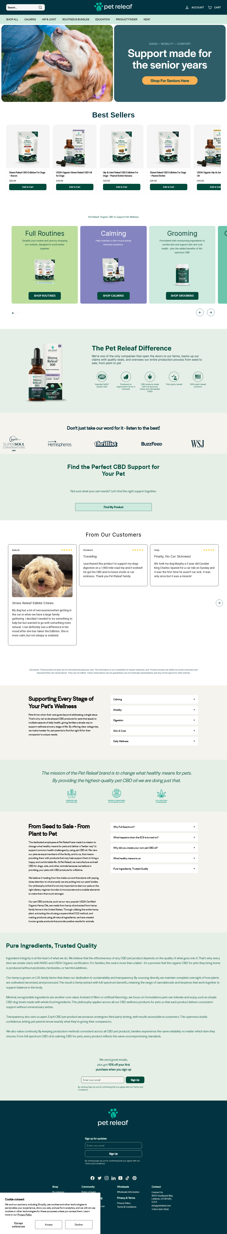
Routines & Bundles (75, 19)
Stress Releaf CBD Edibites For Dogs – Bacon (27, 174)
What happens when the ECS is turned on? (136, 837)
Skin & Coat (119, 730)
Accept (49, 1224)
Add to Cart (27, 186)
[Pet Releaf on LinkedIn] (113, 1178)
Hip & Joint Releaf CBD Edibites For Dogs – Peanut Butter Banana (120, 174)
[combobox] (25, 7)
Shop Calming (113, 295)
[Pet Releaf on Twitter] (100, 1178)
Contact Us (157, 1192)
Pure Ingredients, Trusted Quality (130, 868)
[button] (12, 313)
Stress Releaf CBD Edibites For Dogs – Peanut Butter (168, 174)
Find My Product (113, 507)
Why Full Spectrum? (124, 827)
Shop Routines (44, 295)
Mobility (117, 710)
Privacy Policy (24, 1214)
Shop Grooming (182, 295)
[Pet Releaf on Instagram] (107, 1178)
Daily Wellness (121, 741)
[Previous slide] (200, 313)
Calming (30, 19)
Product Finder (126, 19)
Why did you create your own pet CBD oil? (135, 847)
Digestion (118, 720)
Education (102, 19)
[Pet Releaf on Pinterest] (134, 1178)
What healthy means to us (127, 858)
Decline (79, 1224)
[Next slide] (210, 313)
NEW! (147, 19)
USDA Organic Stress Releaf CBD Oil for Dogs (74, 174)
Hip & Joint (49, 19)
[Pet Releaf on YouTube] (120, 1178)
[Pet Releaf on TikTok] (127, 1178)
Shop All (12, 19)
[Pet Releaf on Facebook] (92, 1178)
